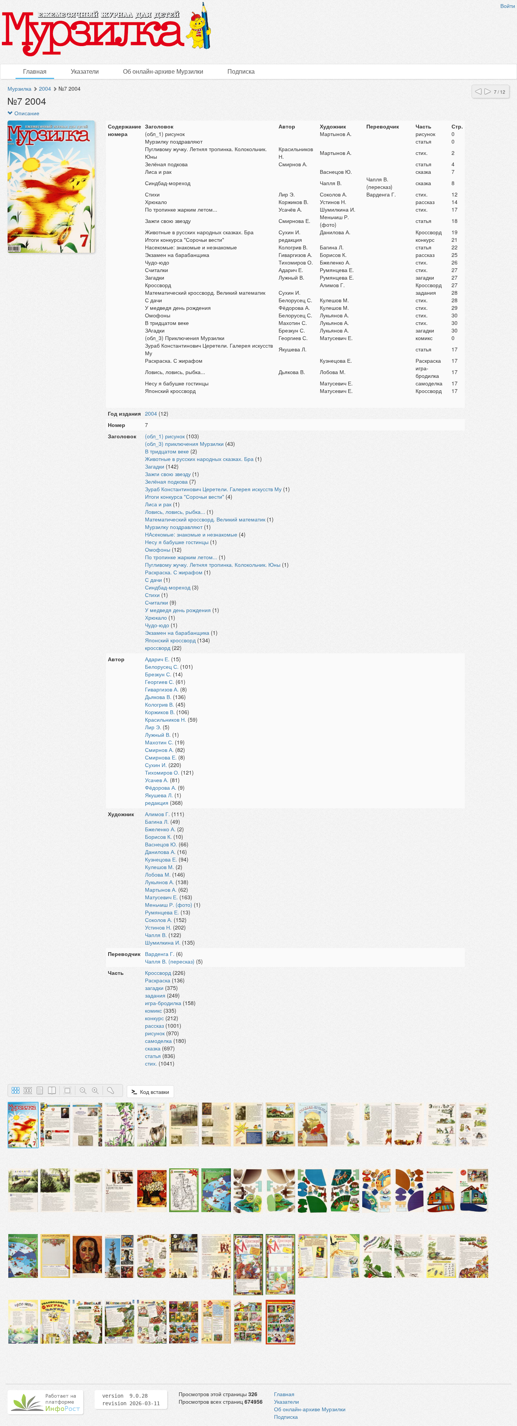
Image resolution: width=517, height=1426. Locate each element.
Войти (507, 5)
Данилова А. (160, 851)
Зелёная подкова (166, 481)
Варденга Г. (159, 953)
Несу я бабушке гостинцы (177, 542)
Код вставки (153, 1091)
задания (155, 995)
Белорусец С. (162, 666)
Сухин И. (156, 765)
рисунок (155, 1033)
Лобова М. (158, 874)
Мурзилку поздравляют (173, 526)
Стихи (152, 595)
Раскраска (157, 980)
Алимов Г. (157, 814)
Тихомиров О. (162, 772)
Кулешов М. (159, 867)
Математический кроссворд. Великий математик (205, 519)
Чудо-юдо (157, 625)
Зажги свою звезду (168, 474)
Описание (26, 113)
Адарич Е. (157, 659)
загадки (154, 987)
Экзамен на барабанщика (177, 632)
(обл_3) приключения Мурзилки (184, 443)
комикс (153, 1010)
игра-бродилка (163, 1003)
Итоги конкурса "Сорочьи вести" (184, 496)
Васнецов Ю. (161, 844)
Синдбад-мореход (167, 587)
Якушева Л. (159, 795)
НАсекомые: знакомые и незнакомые (191, 534)
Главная (35, 71)
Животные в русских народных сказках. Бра (199, 458)
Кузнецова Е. (161, 859)
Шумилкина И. (163, 942)
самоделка (158, 1040)
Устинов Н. (158, 927)
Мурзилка (19, 88)
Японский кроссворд (170, 640)
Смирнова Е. (161, 757)
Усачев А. (156, 780)
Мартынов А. (161, 889)
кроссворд (157, 647)
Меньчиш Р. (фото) (168, 904)
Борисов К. (158, 836)
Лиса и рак (158, 504)
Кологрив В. (159, 704)
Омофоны (157, 549)
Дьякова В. (158, 697)
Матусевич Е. (161, 897)
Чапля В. (156, 935)
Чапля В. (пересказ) (170, 961)
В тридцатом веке (167, 451)
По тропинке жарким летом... (181, 557)
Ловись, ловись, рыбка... (175, 511)
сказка (152, 1048)
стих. (151, 1063)
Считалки (156, 602)
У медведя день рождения (178, 610)
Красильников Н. (165, 719)
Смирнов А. (159, 749)
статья (153, 1055)
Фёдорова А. (160, 787)
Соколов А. (158, 919)
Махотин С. (159, 742)
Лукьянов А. (159, 882)
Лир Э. (153, 727)
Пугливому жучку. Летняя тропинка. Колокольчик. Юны (212, 564)
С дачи (153, 579)
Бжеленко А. (160, 829)
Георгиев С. (159, 681)
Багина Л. (157, 821)
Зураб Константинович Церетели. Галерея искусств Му (213, 489)
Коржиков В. (160, 712)
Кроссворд (158, 972)
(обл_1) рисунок (165, 436)
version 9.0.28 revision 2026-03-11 (131, 1399)
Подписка (241, 71)
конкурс (154, 1018)
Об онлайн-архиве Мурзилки (163, 71)
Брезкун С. (158, 674)
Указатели (85, 71)
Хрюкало (156, 617)
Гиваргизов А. (162, 689)
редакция (156, 802)
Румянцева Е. (162, 912)
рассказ (154, 1025)
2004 (45, 88)
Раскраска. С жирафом (173, 572)
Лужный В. (158, 734)
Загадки (154, 466)
